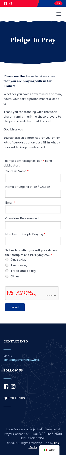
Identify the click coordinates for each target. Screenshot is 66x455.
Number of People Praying (25, 234)
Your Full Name (17, 171)
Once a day (18, 259)
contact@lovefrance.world (21, 359)
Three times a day (23, 271)
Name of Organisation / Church (27, 186)
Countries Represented (22, 218)
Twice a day (19, 265)
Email (10, 202)
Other (15, 276)
